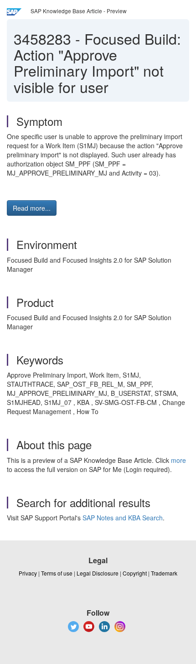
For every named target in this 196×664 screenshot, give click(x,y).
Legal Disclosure (98, 573)
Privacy (28, 573)
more (178, 460)
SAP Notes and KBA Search (123, 517)
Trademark (164, 573)
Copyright (135, 573)
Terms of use (56, 573)
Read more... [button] (32, 208)
